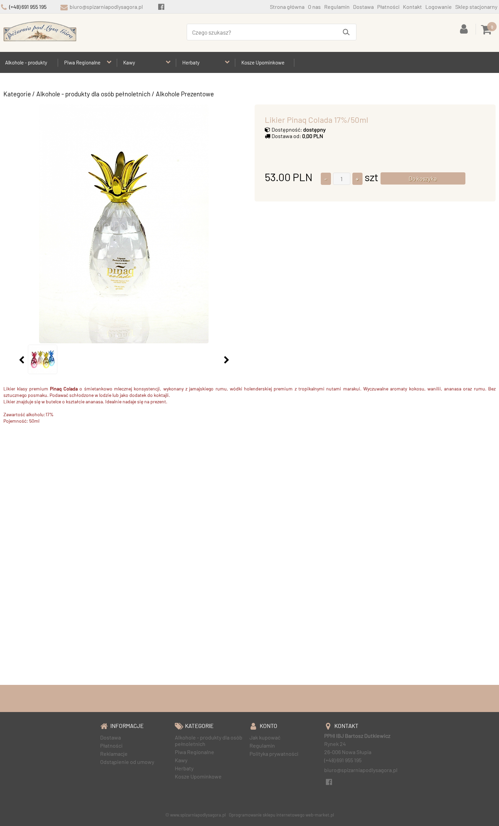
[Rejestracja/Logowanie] (465, 28)
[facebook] (161, 6)
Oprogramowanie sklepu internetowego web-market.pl (281, 815)
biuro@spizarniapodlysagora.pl (106, 6)
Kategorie (17, 94)
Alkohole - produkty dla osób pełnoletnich (93, 94)
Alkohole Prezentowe (185, 94)
